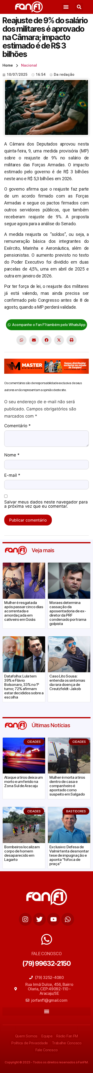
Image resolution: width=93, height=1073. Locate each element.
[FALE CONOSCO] (46, 939)
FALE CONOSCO (46, 953)
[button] (66, 7)
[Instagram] (25, 919)
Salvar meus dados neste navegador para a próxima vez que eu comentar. (46, 504)
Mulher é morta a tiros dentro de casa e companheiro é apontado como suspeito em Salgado (67, 786)
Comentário (17, 426)
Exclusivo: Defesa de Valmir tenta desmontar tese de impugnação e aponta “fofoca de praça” (69, 855)
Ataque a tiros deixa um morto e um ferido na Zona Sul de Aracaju (23, 781)
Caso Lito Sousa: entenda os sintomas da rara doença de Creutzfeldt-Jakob (67, 682)
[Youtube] (53, 919)
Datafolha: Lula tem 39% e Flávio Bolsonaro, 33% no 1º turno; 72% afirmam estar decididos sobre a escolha (24, 686)
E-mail (12, 475)
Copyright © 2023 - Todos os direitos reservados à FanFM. (47, 1062)
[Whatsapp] (67, 919)
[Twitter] (39, 919)
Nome (12, 455)
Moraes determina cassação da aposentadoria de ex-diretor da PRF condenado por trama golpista (67, 613)
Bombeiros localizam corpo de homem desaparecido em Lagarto (22, 853)
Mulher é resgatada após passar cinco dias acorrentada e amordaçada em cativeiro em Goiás (23, 611)
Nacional (29, 65)
